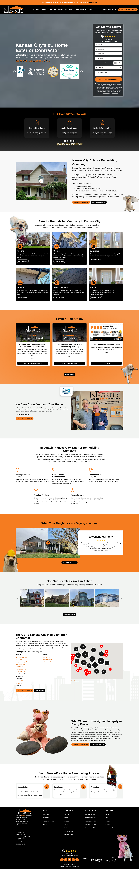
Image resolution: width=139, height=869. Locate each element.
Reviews (108, 821)
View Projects (75, 681)
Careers (108, 824)
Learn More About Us (98, 202)
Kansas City (19, 842)
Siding (66, 817)
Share (32, 358)
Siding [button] (44, 9)
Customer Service (48, 821)
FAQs (45, 824)
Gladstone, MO (20, 664)
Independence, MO (21, 662)
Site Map (73, 864)
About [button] (91, 9)
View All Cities (39, 690)
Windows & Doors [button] (56, 9)
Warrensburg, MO (21, 671)
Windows (66, 821)
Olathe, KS (46, 657)
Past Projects (109, 828)
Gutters (66, 828)
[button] (14, 71)
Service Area (90, 811)
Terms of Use (106, 93)
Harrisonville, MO (21, 669)
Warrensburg (20, 832)
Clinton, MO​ (19, 681)
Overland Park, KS (48, 659)
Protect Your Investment (69, 363)
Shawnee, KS (47, 662)
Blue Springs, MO (21, 659)
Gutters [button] (68, 9)
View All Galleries (69, 614)
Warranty (46, 814)
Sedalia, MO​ (19, 683)
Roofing (66, 814)
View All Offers (69, 374)
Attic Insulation (68, 834)
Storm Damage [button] (80, 9)
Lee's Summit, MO (21, 657)
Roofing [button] (36, 9)
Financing (46, 817)
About (107, 814)
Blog (107, 817)
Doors (66, 824)
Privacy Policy (115, 93)
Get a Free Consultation (127, 9)
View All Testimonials (69, 562)
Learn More (106, 363)
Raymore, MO (20, 666)
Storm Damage (68, 831)
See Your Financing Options (33, 363)
